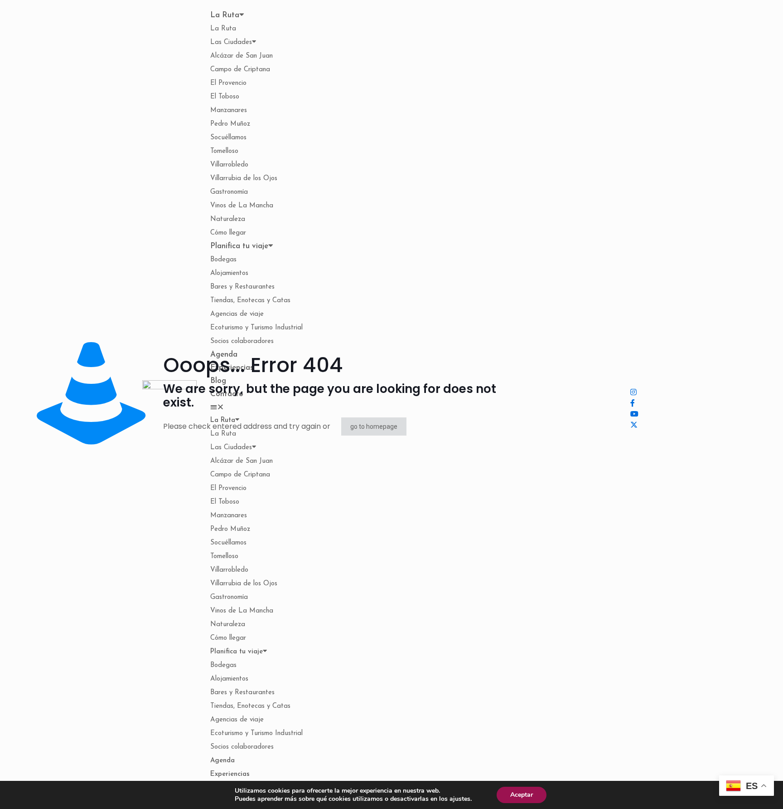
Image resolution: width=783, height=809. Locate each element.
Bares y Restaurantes (242, 287)
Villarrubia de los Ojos (243, 178)
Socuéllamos (228, 137)
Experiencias (230, 774)
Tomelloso (224, 151)
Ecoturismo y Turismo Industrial (256, 327)
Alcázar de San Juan (241, 56)
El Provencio (228, 83)
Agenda (222, 760)
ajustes (460, 799)
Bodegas (223, 259)
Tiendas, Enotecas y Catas (250, 300)
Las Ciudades (231, 42)
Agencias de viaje (237, 314)
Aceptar (521, 794)
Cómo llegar (228, 233)
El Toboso (224, 96)
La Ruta (224, 15)
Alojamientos (229, 273)
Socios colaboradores (242, 747)
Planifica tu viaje (239, 246)
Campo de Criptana (240, 69)
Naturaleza (227, 219)
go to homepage (373, 426)
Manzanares (228, 110)
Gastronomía (229, 192)
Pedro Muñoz (230, 124)
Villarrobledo (229, 165)
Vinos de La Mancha (241, 205)
